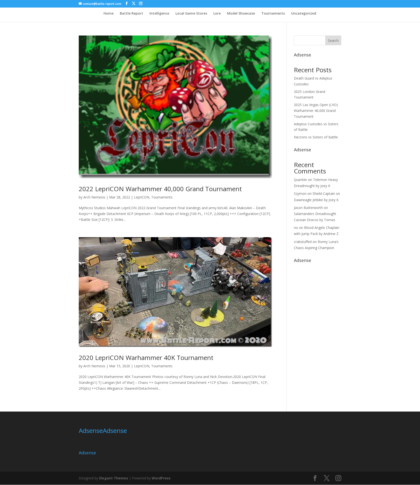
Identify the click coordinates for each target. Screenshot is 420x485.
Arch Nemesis (94, 197)
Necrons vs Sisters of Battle (316, 137)
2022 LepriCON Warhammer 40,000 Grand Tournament (160, 188)
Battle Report (131, 14)
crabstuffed (303, 241)
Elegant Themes (113, 478)
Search (333, 40)
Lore (217, 14)
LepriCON (141, 197)
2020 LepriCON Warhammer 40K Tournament (146, 357)
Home (109, 14)
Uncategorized (303, 14)
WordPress (161, 478)
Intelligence (159, 14)
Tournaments (273, 14)
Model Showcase (241, 14)
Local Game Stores (191, 14)
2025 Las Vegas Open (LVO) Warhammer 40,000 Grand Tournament (316, 110)
